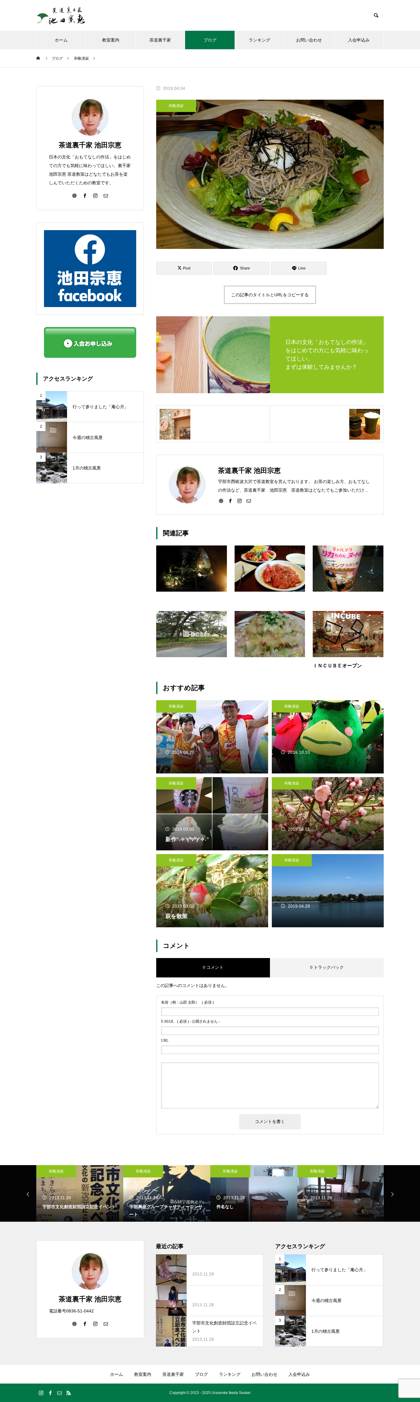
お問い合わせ (309, 40)
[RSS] (68, 1393)
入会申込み (359, 40)
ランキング (259, 40)
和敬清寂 (176, 106)
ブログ (210, 40)
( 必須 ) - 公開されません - (190, 1021)
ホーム (61, 40)
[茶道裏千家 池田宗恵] (60, 15)
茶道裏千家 (160, 40)
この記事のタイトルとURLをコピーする (270, 294)
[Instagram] (239, 500)
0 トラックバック (327, 967)
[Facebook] (230, 500)
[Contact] (249, 500)
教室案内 (110, 40)
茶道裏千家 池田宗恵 (90, 145)
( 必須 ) (187, 1002)
